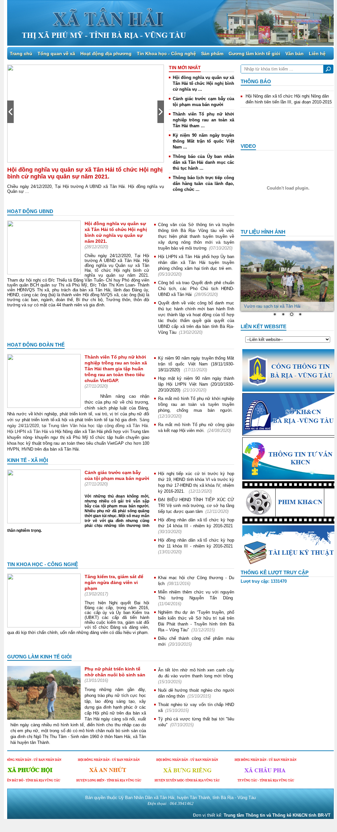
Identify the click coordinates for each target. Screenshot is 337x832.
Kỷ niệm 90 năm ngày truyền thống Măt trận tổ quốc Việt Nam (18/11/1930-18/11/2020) (196, 364)
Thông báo (256, 81)
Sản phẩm (212, 53)
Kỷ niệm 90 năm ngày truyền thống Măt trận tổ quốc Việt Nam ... (203, 141)
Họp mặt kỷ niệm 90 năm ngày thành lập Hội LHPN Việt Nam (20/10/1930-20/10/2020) (196, 384)
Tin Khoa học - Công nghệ (166, 53)
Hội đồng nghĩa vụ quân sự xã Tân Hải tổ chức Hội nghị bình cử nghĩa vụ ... (203, 83)
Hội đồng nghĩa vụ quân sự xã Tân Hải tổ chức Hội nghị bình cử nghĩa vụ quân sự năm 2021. (85, 173)
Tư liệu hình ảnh (263, 232)
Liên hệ (317, 53)
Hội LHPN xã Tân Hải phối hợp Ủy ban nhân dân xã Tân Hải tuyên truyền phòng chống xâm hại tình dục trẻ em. (196, 262)
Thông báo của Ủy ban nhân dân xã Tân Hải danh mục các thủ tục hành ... (203, 162)
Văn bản (294, 53)
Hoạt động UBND (30, 211)
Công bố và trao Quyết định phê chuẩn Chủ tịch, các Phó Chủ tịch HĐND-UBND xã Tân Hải (196, 288)
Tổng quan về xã (56, 53)
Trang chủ (21, 53)
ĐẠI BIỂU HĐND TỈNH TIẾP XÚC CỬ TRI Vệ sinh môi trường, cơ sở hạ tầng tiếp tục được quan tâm (196, 505)
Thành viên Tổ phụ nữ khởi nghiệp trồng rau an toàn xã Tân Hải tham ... (203, 120)
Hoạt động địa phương (106, 53)
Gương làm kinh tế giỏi (254, 53)
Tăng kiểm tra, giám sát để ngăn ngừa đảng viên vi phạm (114, 582)
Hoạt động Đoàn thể (36, 344)
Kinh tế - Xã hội (27, 460)
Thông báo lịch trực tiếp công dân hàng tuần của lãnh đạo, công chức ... (203, 183)
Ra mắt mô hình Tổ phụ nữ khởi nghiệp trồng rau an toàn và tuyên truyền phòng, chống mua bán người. (196, 404)
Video (248, 146)
